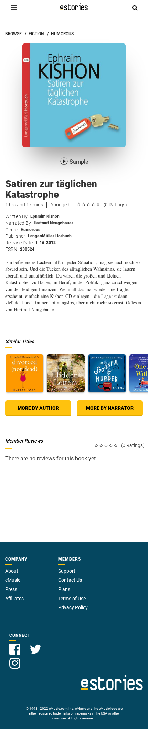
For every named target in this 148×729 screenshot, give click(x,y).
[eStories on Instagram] (14, 659)
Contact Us (70, 580)
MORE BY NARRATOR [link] (110, 408)
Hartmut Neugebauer (53, 223)
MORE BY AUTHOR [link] (38, 408)
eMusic (12, 580)
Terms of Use (72, 598)
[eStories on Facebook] (15, 645)
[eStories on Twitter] (35, 645)
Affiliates (14, 598)
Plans (64, 589)
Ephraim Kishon (45, 216)
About (11, 571)
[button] (13, 7)
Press (11, 589)
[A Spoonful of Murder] (107, 373)
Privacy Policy (73, 607)
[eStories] (74, 6)
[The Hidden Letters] (66, 373)
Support (66, 571)
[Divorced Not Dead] (24, 373)
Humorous (30, 229)
